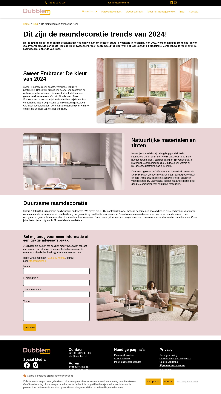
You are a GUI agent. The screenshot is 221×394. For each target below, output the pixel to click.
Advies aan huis (134, 11)
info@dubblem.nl (37, 261)
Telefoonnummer (32, 289)
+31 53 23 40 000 (55, 258)
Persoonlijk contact (111, 11)
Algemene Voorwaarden (172, 365)
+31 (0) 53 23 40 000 (80, 353)
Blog (182, 11)
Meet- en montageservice (161, 11)
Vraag (26, 301)
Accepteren (153, 381)
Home (26, 24)
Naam (26, 266)
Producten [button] (87, 11)
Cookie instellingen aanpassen (175, 358)
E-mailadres (29, 278)
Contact (193, 11)
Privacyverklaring (168, 355)
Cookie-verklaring (169, 362)
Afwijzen (168, 381)
